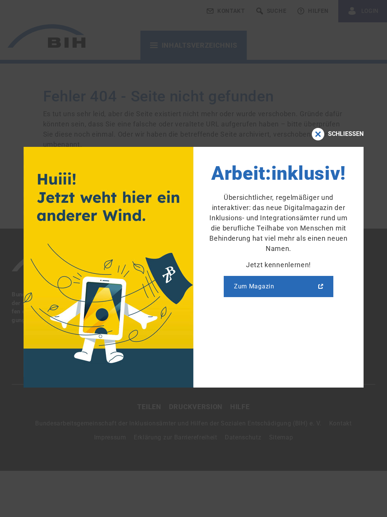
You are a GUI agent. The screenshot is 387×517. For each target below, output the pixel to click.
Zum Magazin (254, 286)
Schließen (346, 133)
